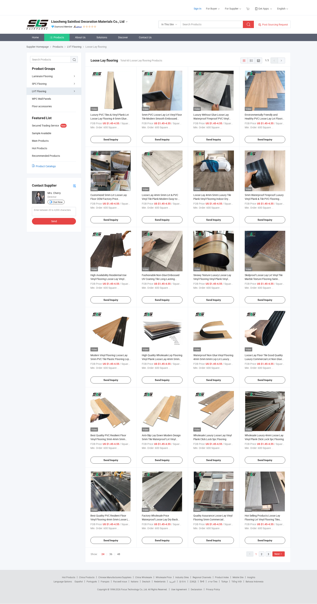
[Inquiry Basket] (248, 8)
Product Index (222, 577)
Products (59, 37)
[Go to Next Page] (281, 60)
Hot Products (68, 577)
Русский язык (120, 581)
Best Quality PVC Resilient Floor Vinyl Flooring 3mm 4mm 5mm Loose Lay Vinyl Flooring (108, 439)
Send (54, 221)
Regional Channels (202, 577)
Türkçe (224, 581)
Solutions (101, 37)
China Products (86, 577)
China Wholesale (143, 577)
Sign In (197, 8)
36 (110, 554)
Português (92, 581)
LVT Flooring (39, 91)
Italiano (134, 581)
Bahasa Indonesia (254, 581)
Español (79, 581)
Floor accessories (42, 106)
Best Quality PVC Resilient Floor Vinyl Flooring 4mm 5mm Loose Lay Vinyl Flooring (110, 519)
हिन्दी (202, 581)
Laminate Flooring (42, 76)
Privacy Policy (213, 589)
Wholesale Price (164, 577)
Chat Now (58, 202)
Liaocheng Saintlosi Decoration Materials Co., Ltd (87, 21)
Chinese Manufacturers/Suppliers (114, 577)
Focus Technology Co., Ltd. (134, 589)
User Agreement (179, 589)
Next (277, 554)
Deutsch (146, 581)
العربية (172, 581)
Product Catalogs (46, 166)
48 (118, 554)
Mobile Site (238, 577)
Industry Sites (182, 577)
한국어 (182, 581)
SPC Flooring (39, 83)
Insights (251, 577)
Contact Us (145, 37)
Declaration (196, 589)
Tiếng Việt (237, 581)
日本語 (193, 581)
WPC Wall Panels (41, 98)
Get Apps (263, 8)
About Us (80, 37)
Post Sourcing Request (275, 24)
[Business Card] (74, 185)
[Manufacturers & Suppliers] (50, 7)
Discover (123, 37)
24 (102, 554)
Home (35, 37)
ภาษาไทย (212, 581)
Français (105, 581)
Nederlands (159, 581)
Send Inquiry (110, 139)
